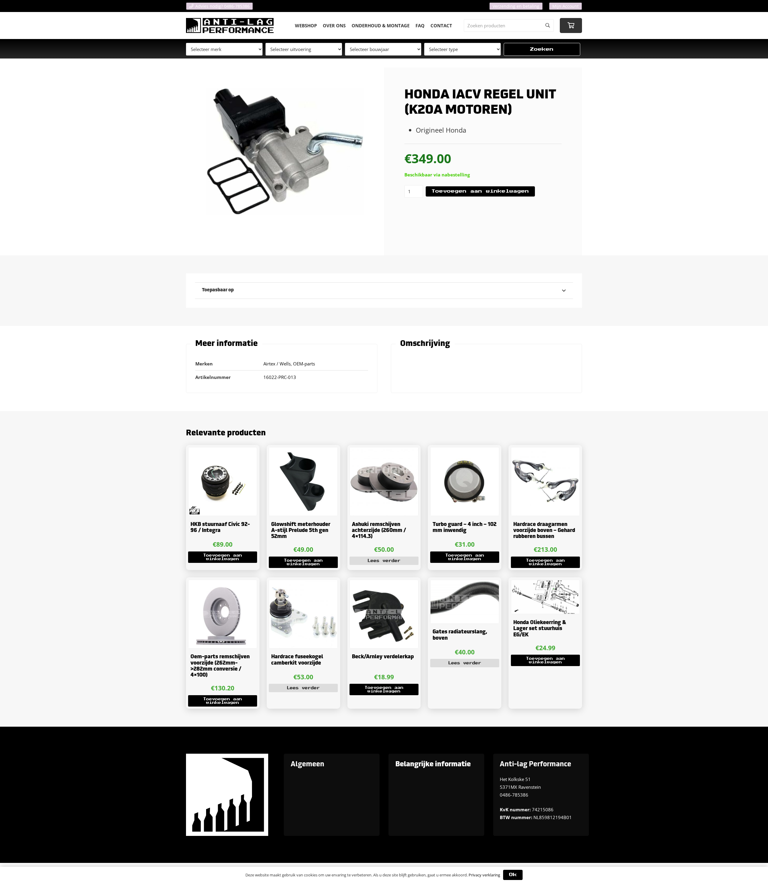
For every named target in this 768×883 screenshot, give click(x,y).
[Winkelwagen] (571, 25)
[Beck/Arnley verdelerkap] (384, 614)
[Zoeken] (547, 25)
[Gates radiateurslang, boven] (464, 601)
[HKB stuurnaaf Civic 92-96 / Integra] (222, 481)
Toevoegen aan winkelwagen (480, 191)
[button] (222, 557)
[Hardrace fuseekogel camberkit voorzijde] (303, 614)
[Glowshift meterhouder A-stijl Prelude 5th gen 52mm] (303, 481)
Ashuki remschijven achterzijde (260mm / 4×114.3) (379, 530)
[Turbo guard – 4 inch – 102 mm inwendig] (464, 481)
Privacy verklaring (484, 875)
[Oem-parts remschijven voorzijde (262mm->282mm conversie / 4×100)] (222, 614)
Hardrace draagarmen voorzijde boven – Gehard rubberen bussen (544, 530)
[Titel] (230, 25)
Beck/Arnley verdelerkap (383, 656)
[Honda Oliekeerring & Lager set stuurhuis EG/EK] (545, 597)
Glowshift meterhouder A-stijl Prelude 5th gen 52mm (300, 530)
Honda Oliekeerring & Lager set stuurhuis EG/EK (539, 629)
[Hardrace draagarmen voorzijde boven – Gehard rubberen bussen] (545, 481)
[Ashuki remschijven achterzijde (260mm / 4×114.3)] (384, 481)
